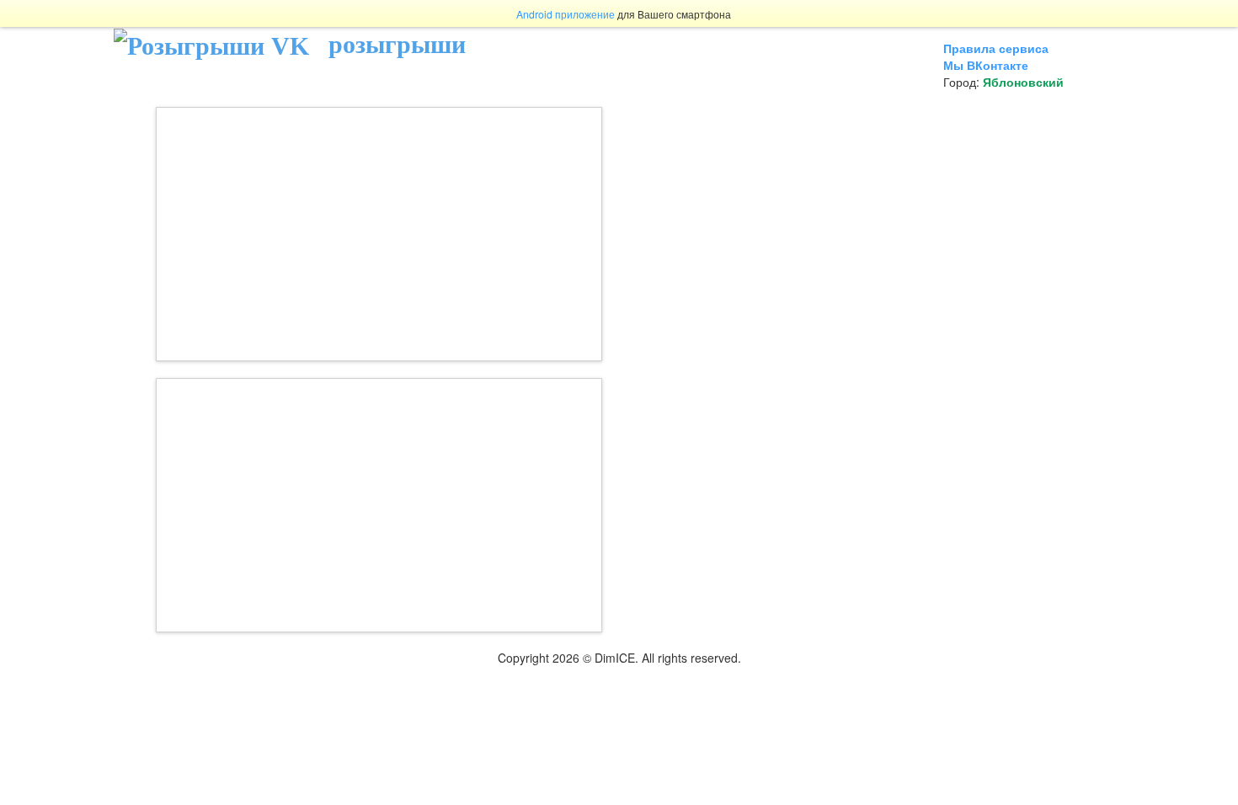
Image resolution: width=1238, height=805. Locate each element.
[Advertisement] (379, 234)
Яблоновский (1023, 81)
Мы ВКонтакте (985, 64)
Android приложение (565, 14)
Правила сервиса (996, 48)
